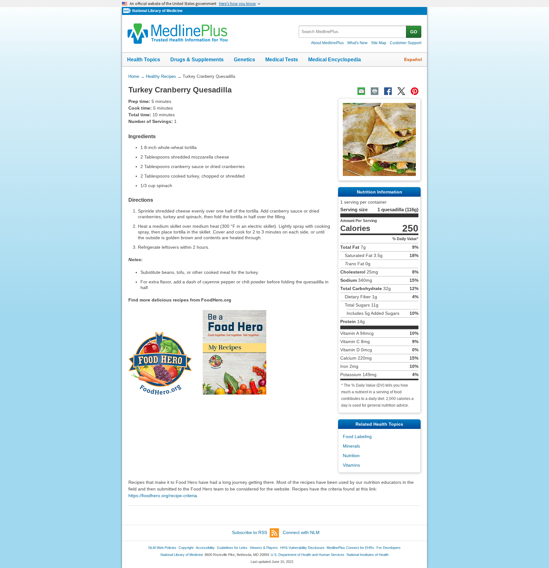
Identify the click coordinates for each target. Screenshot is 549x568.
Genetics (244, 59)
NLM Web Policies (162, 548)
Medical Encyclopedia (334, 59)
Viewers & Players (264, 548)
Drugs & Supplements (197, 59)
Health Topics (143, 59)
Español (413, 59)
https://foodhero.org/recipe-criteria (162, 495)
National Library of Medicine (157, 11)
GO (413, 31)
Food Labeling (357, 436)
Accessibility (205, 548)
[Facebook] (388, 91)
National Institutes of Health (368, 555)
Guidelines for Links (232, 548)
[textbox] (353, 31)
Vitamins (351, 465)
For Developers (388, 548)
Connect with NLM (301, 532)
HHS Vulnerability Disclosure (302, 548)
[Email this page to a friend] (361, 91)
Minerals (351, 446)
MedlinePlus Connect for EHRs (350, 548)
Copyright (186, 548)
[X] (401, 91)
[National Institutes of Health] (127, 11)
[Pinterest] (415, 91)
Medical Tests (281, 59)
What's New (357, 43)
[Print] (375, 91)
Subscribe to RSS (249, 532)
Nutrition (351, 455)
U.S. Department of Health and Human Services (307, 555)
